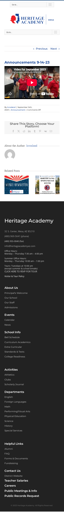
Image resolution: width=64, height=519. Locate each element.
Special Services (13, 430)
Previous (41, 48)
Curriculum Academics (17, 342)
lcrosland (11, 107)
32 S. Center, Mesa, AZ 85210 (19, 231)
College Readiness (14, 356)
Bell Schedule (12, 337)
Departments (14, 392)
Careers (10, 485)
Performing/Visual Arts (17, 411)
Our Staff (9, 302)
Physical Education (15, 416)
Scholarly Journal (14, 384)
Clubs (7, 379)
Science (8, 421)
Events (9, 315)
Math (7, 406)
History (8, 425)
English (8, 397)
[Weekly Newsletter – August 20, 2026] (16, 177)
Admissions (11, 307)
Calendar (9, 319)
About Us (11, 288)
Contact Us (12, 471)
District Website (13, 475)
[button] (6, 185)
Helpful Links (13, 443)
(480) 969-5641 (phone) (16, 236)
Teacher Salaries (16, 480)
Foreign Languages (15, 401)
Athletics (9, 374)
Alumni (8, 448)
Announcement (18, 110)
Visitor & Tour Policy (14, 276)
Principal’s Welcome (16, 293)
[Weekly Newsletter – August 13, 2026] (47, 177)
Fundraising (11, 463)
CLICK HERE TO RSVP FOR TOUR (20, 271)
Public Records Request (21, 496)
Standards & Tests (14, 351)
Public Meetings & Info (20, 491)
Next (53, 48)
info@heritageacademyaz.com (19, 245)
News (7, 324)
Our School (10, 297)
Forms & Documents (16, 458)
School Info (12, 332)
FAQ (7, 453)
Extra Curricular (13, 347)
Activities (11, 369)
